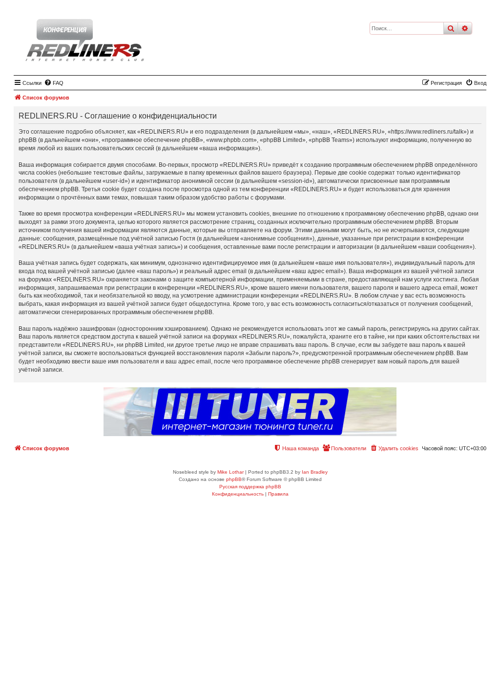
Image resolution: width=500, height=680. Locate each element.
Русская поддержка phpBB (250, 486)
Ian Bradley (315, 472)
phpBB (234, 479)
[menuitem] (53, 83)
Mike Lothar (230, 472)
